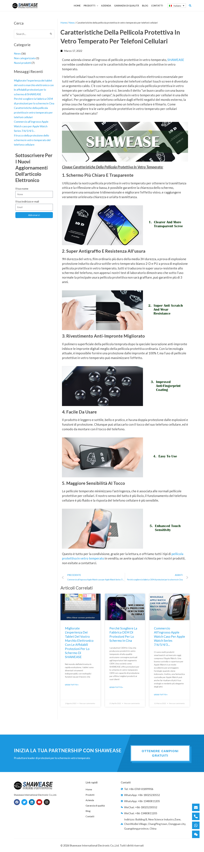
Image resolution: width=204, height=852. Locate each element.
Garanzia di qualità (95, 805)
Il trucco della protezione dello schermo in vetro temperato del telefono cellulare (32, 140)
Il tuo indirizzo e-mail (27, 201)
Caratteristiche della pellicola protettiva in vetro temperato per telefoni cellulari (33, 112)
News (17, 53)
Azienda (90, 800)
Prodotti (90, 794)
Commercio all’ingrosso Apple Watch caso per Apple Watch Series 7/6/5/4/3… (31, 126)
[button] (96, 5)
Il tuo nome (21, 188)
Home (63, 22)
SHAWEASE (175, 60)
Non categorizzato (25, 58)
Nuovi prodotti (22, 62)
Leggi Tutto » (72, 685)
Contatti (90, 816)
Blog (88, 810)
